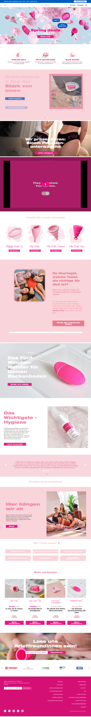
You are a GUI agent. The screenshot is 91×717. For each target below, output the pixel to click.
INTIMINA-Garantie (57, 697)
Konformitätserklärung (55, 700)
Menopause (45, 558)
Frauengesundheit (73, 551)
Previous (3, 93)
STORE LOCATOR (81, 694)
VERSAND (83, 707)
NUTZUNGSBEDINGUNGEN (79, 703)
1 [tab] (42, 117)
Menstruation (18, 551)
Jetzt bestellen (15, 444)
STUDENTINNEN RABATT (56, 691)
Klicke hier (58, 311)
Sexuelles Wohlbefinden (73, 558)
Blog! (11, 526)
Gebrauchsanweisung (56, 688)
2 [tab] (43, 117)
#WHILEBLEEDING (58, 694)
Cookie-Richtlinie (80, 700)
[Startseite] (45, 5)
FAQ (85, 691)
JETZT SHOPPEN (80, 1)
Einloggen (80, 5)
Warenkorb (86, 5)
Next (87, 93)
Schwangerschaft (18, 558)
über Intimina (82, 681)
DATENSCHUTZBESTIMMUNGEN (77, 697)
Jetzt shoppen (45, 153)
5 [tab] (47, 117)
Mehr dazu (13, 102)
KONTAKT (83, 688)
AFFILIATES (60, 684)
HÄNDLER (60, 681)
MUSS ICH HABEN (20, 384)
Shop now (46, 36)
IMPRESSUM (82, 684)
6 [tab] (48, 117)
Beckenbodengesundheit (45, 551)
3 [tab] (46, 474)
